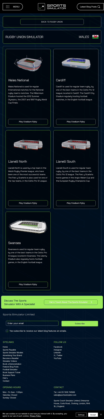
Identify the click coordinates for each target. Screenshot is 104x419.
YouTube (57, 358)
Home (5, 347)
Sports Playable (9, 350)
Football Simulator (10, 369)
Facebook (58, 347)
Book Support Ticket (11, 372)
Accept (93, 414)
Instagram (58, 350)
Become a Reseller (11, 358)
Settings (81, 414)
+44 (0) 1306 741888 (66, 392)
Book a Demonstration (12, 364)
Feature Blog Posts (11, 367)
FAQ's (5, 378)
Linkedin (57, 352)
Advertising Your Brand (12, 355)
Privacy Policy (35, 416)
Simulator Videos (10, 361)
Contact (6, 381)
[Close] (100, 414)
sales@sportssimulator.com (65, 395)
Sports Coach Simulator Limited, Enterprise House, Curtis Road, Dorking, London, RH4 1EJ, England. (72, 403)
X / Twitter (58, 355)
